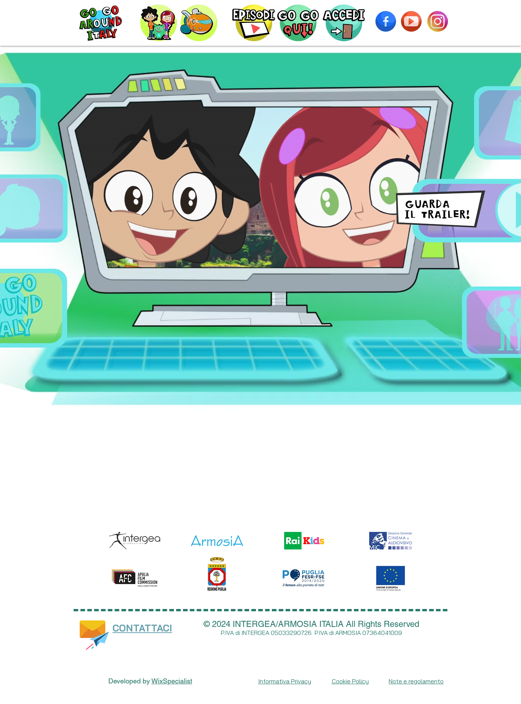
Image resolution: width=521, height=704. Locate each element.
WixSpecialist (171, 681)
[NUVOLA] (199, 23)
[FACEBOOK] (385, 21)
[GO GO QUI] (298, 23)
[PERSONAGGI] (158, 23)
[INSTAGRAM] (437, 21)
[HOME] (100, 23)
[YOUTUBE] (411, 21)
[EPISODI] (254, 23)
